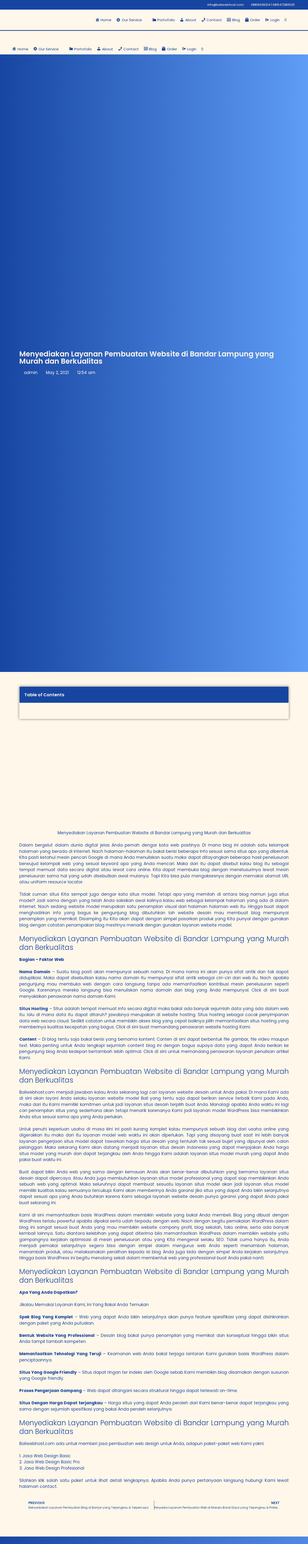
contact (48, 1486)
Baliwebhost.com (37, 1092)
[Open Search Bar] (293, 19)
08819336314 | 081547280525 (273, 4)
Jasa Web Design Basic (46, 1456)
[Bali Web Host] (35, 37)
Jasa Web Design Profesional (54, 1468)
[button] (132, 19)
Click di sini (263, 990)
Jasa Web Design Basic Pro (52, 1462)
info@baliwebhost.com (225, 4)
